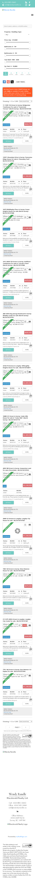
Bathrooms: (10, 53)
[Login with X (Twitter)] (12, 83)
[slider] (5, 42)
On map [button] (16, 74)
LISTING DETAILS (8, 141)
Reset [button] (22, 74)
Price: (11, 40)
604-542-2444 (7, 150)
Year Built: (11, 60)
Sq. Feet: (11, 66)
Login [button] (20, 81)
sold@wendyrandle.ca (13, 5)
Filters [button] (28, 74)
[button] (9, 2)
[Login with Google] (8, 83)
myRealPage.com (21, 836)
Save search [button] (5, 74)
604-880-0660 (10, 2)
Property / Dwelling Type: (13, 32)
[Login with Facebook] (4, 83)
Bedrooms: (10, 46)
